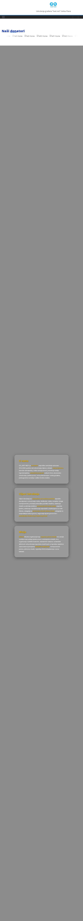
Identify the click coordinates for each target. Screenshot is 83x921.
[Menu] (3, 17)
